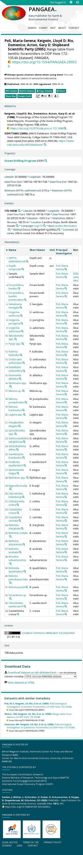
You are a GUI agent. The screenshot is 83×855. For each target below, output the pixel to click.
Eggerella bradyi (18, 485)
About (62, 27)
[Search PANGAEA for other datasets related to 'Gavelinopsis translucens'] (23, 457)
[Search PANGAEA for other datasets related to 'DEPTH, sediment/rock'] (27, 261)
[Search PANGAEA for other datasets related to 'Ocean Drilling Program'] (45, 160)
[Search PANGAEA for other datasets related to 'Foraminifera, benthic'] (19, 288)
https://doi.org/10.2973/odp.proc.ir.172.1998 (36, 128)
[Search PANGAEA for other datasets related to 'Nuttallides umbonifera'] (24, 371)
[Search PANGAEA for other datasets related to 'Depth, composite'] (23, 269)
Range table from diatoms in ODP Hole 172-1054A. (38, 715)
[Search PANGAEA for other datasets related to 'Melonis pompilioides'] (26, 402)
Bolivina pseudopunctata (18, 577)
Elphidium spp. (17, 477)
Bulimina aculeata (14, 550)
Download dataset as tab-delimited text (32, 672)
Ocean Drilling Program (20, 160)
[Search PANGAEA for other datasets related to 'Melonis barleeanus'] (23, 410)
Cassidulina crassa (15, 511)
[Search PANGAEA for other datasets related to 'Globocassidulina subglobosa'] (24, 441)
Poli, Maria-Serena (19, 40)
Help (53, 27)
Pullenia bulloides (14, 353)
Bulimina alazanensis (15, 542)
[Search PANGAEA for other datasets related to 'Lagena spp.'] (24, 414)
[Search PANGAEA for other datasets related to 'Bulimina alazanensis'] (24, 544)
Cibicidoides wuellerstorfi (16, 604)
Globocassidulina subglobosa (19, 440)
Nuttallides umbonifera (15, 369)
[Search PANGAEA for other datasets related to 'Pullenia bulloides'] (21, 355)
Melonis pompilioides (16, 400)
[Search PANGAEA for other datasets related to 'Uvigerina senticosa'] (21, 315)
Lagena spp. (16, 414)
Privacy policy (52, 842)
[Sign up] (71, 2)
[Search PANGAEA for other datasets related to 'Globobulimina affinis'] (17, 449)
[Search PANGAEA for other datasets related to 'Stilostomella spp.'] (15, 339)
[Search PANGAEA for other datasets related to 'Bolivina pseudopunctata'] (10, 582)
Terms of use (31, 842)
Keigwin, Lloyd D (51, 40)
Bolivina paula (17, 587)
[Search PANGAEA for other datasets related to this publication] (65, 128)
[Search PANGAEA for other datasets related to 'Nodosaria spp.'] (10, 386)
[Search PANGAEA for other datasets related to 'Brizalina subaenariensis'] (10, 563)
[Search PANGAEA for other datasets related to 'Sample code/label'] (23, 277)
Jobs (19, 845)
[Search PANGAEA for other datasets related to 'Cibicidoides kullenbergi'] (23, 497)
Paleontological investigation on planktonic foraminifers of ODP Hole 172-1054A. (39, 726)
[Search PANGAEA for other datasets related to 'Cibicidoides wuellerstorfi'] (25, 606)
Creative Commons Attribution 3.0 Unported (48, 633)
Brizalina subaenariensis (17, 558)
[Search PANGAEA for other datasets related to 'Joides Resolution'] (9, 229)
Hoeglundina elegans (16, 424)
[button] (47, 96)
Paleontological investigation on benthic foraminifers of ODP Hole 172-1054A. (38, 705)
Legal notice (10, 842)
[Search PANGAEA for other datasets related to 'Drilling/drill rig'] (59, 229)
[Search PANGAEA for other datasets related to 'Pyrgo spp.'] (23, 343)
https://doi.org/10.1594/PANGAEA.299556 (42, 64)
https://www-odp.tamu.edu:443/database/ (40, 142)
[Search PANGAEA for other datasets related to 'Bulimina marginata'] (22, 528)
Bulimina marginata (14, 526)
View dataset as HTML (21, 682)
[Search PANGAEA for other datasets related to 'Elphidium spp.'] (27, 477)
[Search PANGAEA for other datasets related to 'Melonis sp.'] (23, 391)
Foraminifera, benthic (16, 286)
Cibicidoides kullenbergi (16, 495)
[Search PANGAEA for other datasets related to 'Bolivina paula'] (26, 587)
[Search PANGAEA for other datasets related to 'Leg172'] (44, 225)
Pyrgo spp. (15, 343)
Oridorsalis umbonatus (15, 361)
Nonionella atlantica (15, 377)
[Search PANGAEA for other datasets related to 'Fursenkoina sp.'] (10, 598)
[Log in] (77, 2)
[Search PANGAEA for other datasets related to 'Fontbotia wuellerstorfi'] (25, 465)
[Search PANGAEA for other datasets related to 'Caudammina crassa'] (18, 614)
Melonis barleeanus (15, 408)
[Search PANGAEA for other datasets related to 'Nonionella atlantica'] (20, 378)
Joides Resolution (66, 226)
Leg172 (38, 226)
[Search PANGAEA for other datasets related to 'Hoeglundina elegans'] (19, 426)
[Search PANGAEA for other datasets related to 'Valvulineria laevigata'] (21, 307)
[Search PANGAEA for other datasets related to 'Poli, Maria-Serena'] (65, 269)
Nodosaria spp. (18, 383)
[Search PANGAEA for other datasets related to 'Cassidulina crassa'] (18, 513)
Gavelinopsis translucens (16, 456)
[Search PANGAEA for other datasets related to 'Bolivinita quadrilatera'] (25, 571)
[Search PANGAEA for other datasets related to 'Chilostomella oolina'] (18, 505)
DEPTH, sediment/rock (17, 259)
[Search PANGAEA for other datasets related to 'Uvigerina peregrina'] (22, 323)
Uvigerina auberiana (14, 329)
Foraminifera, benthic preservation (16, 296)
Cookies (7, 845)
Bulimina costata (18, 533)
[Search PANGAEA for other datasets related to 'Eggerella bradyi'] (10, 489)
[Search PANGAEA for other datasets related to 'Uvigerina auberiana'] (22, 331)
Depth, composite (15, 267)
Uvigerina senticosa (14, 314)
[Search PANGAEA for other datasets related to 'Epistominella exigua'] (18, 473)
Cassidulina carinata (15, 519)
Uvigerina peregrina (14, 321)
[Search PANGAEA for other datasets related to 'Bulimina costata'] (10, 536)
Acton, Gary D (38, 45)
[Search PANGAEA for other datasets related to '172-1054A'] (19, 210)
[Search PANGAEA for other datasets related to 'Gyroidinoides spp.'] (15, 434)
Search (32, 27)
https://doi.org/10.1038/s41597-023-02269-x (27, 806)
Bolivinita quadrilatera (16, 569)
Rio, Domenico (37, 113)
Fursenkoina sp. (18, 595)
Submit (43, 27)
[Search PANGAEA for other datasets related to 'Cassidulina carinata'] (20, 520)
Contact (74, 27)
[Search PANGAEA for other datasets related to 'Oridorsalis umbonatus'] (23, 363)
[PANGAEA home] (14, 10)
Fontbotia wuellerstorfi (16, 463)
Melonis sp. (15, 391)
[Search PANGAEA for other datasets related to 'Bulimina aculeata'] (20, 552)
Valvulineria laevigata (15, 305)
